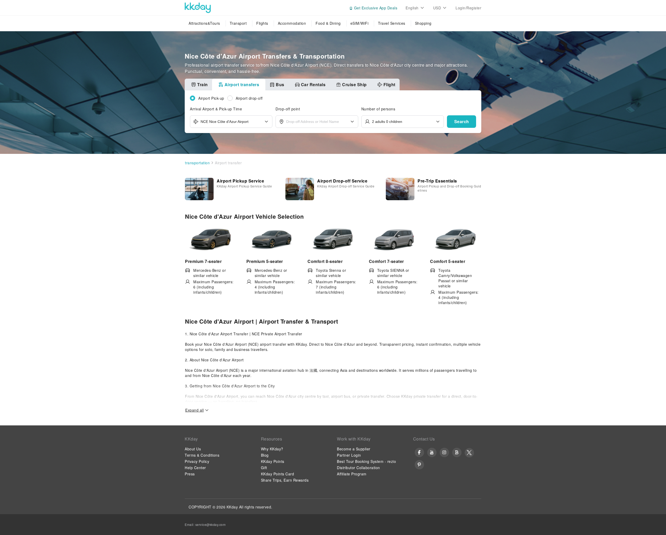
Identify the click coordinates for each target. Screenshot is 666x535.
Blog (265, 455)
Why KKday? (272, 448)
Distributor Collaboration (358, 467)
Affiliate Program (352, 473)
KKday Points (272, 461)
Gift (264, 467)
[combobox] (231, 121)
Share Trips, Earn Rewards (285, 480)
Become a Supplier (353, 448)
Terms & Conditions (202, 455)
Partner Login (349, 455)
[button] (461, 121)
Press (190, 473)
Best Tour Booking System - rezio (366, 461)
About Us (193, 448)
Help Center (195, 467)
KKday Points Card (277, 473)
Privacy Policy (197, 461)
